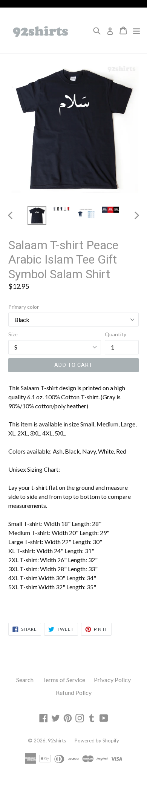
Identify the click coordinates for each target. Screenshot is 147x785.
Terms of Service (63, 679)
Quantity (115, 334)
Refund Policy (74, 692)
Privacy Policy (112, 679)
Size (13, 334)
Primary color (23, 307)
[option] (36, 215)
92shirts (57, 740)
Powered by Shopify (97, 740)
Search (25, 679)
